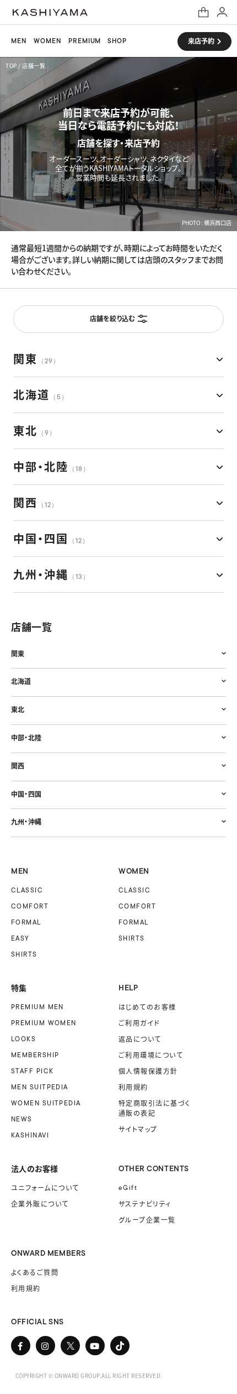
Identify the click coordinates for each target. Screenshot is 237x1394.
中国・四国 (51, 538)
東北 (34, 430)
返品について (139, 1038)
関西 (35, 502)
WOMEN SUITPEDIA (46, 1103)
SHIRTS (24, 954)
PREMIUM (84, 41)
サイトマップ (138, 1129)
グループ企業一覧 (147, 1219)
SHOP (117, 41)
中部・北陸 (51, 466)
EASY (20, 938)
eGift (127, 1187)
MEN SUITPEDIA (39, 1087)
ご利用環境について (150, 1054)
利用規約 (133, 1087)
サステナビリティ (144, 1203)
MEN (19, 41)
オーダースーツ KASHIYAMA (50, 12)
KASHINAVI (30, 1135)
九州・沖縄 (51, 574)
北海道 (40, 395)
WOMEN (48, 41)
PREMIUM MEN (37, 1006)
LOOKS (23, 1038)
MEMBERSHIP (35, 1054)
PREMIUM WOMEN (44, 1022)
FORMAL (26, 922)
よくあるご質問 (34, 1272)
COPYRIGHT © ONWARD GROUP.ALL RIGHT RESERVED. (89, 1375)
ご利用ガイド (139, 1022)
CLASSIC (27, 890)
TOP (11, 65)
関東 (36, 359)
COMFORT (30, 906)
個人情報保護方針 (148, 1070)
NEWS (22, 1119)
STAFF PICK (32, 1070)
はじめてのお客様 (147, 1006)
